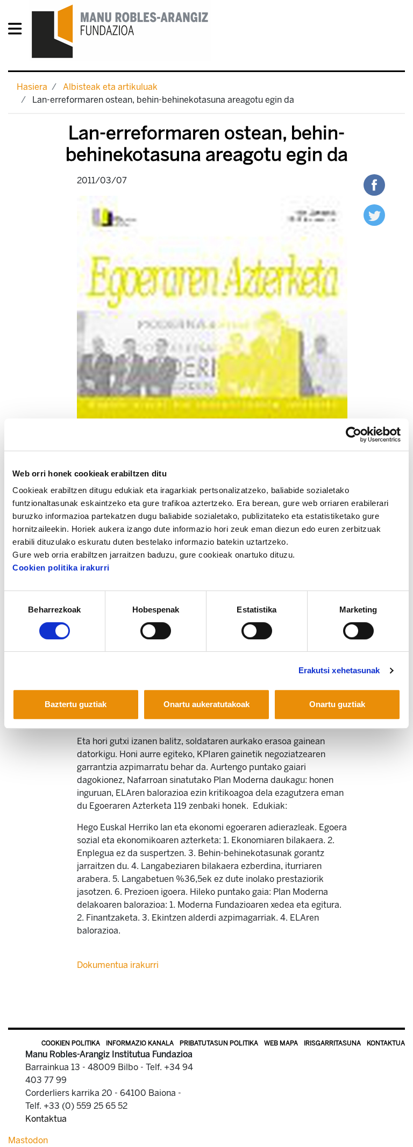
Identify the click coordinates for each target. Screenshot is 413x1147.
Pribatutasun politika (219, 1043)
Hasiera (32, 87)
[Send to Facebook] (374, 184)
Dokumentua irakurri (118, 965)
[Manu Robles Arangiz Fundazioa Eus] (120, 31)
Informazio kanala (140, 1043)
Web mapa (281, 1043)
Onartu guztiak (337, 704)
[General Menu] (18, 31)
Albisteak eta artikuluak (110, 87)
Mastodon (28, 1140)
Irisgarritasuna (332, 1043)
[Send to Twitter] (374, 214)
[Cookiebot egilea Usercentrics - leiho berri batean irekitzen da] (354, 434)
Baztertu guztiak (75, 704)
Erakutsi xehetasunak (339, 670)
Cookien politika (70, 1043)
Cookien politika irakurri (61, 567)
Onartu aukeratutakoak (206, 704)
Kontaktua (386, 1043)
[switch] (155, 630)
